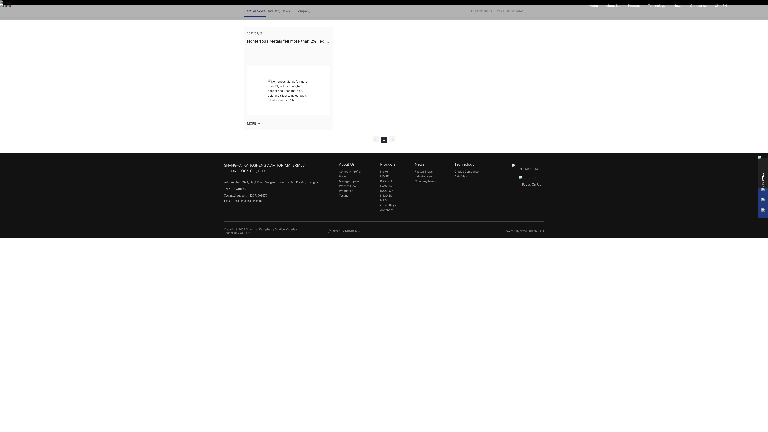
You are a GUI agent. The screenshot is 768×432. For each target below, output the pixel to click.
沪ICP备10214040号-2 (344, 231)
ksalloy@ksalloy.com (248, 200)
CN (717, 6)
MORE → (253, 123)
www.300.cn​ (528, 231)
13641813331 (240, 189)
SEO (541, 231)
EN (724, 6)
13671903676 (258, 195)
